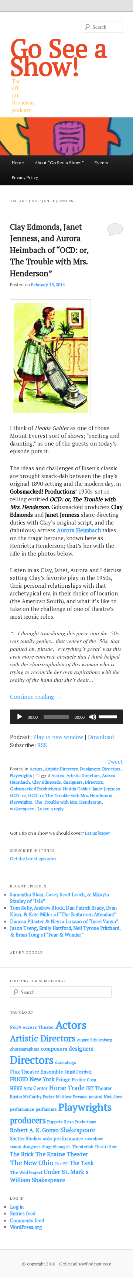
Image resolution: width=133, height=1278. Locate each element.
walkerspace (22, 808)
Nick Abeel (113, 1096)
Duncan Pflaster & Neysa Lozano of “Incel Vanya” (64, 921)
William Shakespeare (37, 1180)
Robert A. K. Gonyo (34, 1130)
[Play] (19, 717)
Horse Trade (67, 1087)
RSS (42, 745)
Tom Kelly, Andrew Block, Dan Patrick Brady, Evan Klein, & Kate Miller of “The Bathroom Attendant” (63, 911)
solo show (94, 1138)
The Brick (22, 1154)
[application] (66, 717)
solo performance (63, 1138)
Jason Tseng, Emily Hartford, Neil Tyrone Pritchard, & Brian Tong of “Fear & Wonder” (65, 931)
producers (28, 1120)
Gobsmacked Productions (35, 788)
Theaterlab (82, 1146)
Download (101, 737)
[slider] (109, 716)
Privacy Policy (25, 177)
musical (95, 1096)
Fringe (63, 1079)
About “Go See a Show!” (59, 162)
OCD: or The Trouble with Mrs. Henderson (70, 795)
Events (101, 162)
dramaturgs (65, 1062)
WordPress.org (26, 1227)
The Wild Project (26, 1172)
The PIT (61, 1163)
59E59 (15, 1027)
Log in (17, 1206)
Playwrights (21, 775)
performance (22, 1109)
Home (18, 162)
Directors (111, 769)
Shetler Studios (25, 1139)
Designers (90, 769)
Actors (36, 769)
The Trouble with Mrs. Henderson (68, 802)
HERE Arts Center (29, 1088)
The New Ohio (31, 1162)
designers (73, 782)
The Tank (81, 1163)
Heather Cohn (84, 1079)
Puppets (55, 1121)
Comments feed (27, 1220)
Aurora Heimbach (79, 530)
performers (46, 1109)
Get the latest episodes (33, 858)
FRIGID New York (32, 1079)
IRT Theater (99, 1088)
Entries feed (22, 1213)
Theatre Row (106, 1146)
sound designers (25, 1146)
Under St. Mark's (66, 1172)
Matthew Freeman (72, 1096)
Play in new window (58, 737)
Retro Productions (80, 1121)
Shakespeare (77, 1130)
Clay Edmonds (46, 782)
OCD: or (18, 795)
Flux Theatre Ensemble (36, 1071)
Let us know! (97, 833)
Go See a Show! (59, 57)
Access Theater (38, 1027)
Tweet (115, 761)
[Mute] (92, 717)
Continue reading (35, 696)
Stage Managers (56, 1146)
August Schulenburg (94, 1039)
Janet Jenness (106, 788)
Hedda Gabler (76, 788)
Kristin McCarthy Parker (32, 1096)
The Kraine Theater (61, 1154)
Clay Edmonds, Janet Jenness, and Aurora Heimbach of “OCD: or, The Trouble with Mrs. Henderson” (49, 249)
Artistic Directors (61, 769)
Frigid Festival (78, 1072)
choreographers (24, 1049)
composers (54, 1048)
